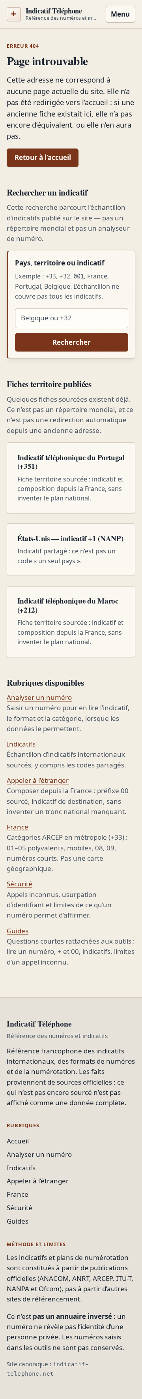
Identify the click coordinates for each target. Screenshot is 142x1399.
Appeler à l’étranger (38, 780)
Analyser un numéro (39, 697)
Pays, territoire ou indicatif (60, 262)
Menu (120, 14)
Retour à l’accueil (43, 157)
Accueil (18, 1140)
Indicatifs (21, 743)
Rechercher (71, 342)
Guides (17, 930)
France (17, 826)
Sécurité (19, 883)
